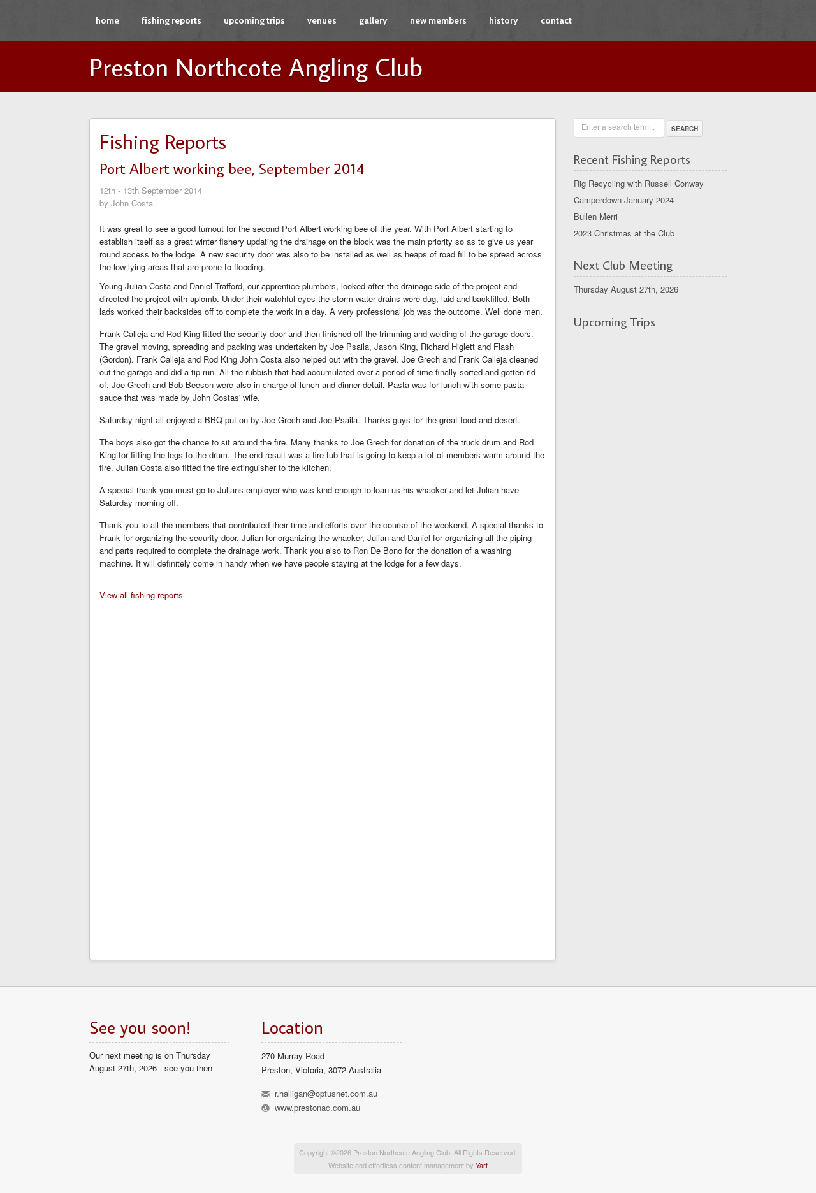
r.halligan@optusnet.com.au (326, 1093)
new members (438, 20)
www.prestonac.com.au (317, 1107)
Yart (482, 1165)
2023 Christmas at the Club (624, 233)
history (503, 20)
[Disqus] (322, 776)
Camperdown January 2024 (624, 200)
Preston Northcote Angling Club (256, 66)
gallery (373, 20)
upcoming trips (254, 20)
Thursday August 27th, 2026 (626, 289)
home (107, 20)
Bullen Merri (596, 216)
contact (556, 20)
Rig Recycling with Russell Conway (639, 183)
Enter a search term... (618, 126)
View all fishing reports (141, 595)
